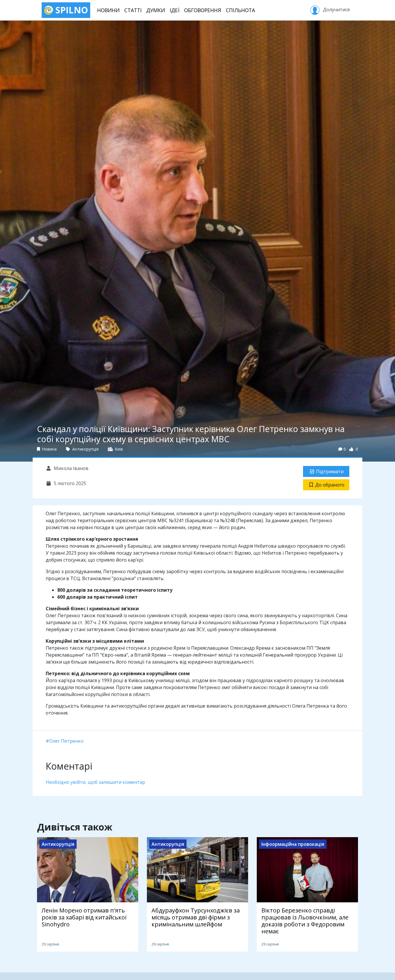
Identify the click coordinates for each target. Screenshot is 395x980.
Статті (133, 10)
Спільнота (240, 10)
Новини (108, 10)
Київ (118, 449)
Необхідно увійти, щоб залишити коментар (95, 782)
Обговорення (202, 10)
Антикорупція (85, 449)
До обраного (329, 485)
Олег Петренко (66, 741)
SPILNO (70, 10)
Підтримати (330, 471)
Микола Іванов (70, 468)
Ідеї (175, 10)
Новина (49, 449)
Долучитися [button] (336, 9)
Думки (155, 10)
